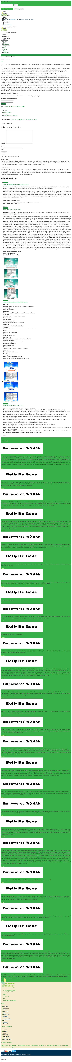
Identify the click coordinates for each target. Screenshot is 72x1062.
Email (2, 149)
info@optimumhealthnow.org (9, 1000)
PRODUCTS (6, 13)
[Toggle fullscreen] (3, 1059)
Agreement (5, 1037)
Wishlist (2, 3)
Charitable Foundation (7, 1039)
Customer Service (7, 3)
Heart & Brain (14, 106)
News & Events (6, 1036)
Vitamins (8, 106)
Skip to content (4, 40)
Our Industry (5, 1034)
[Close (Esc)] (1, 1059)
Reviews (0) (5, 114)
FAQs (4, 20)
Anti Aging (5, 1009)
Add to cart (3, 103)
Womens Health (6, 1008)
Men (4, 17)
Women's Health (21, 106)
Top (1, 1057)
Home (4, 12)
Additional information (7, 112)
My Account (12, 3)
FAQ (4, 1020)
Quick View (5, 182)
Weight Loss (6, 15)
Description (5, 110)
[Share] (2, 1059)
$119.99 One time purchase (17, 119)
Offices (4, 1033)
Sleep (4, 1013)
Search (15, 4)
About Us (5, 1029)
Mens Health (5, 1006)
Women (5, 18)
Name (2, 146)
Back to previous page (5, 55)
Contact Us (6, 22)
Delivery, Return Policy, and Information (10, 115)
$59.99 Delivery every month (30, 119)
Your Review (3, 143)
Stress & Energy (6, 1014)
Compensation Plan (6, 1018)
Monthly (4, 360)
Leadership (5, 1031)
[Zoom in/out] (5, 1059)
